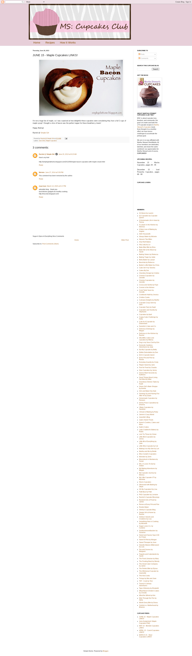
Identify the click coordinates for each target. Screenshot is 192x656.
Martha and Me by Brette (147, 451)
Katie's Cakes (144, 427)
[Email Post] (66, 138)
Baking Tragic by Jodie (147, 257)
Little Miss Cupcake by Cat (148, 446)
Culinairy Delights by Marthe (149, 300)
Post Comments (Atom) (50, 244)
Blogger (105, 651)
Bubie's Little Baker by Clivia (149, 265)
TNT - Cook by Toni (146, 581)
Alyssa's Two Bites (145, 239)
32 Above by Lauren (146, 213)
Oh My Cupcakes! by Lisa (148, 489)
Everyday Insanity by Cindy (148, 362)
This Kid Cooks (144, 576)
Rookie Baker (144, 507)
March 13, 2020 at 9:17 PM (56, 186)
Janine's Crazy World (146, 414)
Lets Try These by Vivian (147, 434)
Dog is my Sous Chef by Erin (149, 342)
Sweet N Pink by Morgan (148, 540)
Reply (41, 165)
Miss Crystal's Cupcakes (147, 454)
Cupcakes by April (145, 314)
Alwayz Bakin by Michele (148, 236)
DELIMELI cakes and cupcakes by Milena (146, 339)
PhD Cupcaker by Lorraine (148, 494)
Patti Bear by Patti (145, 492)
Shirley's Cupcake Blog (147, 510)
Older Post (125, 240)
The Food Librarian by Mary (149, 558)
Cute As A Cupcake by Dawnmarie (147, 322)
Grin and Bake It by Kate (147, 391)
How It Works (68, 42)
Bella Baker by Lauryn (147, 260)
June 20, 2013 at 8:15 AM (68, 154)
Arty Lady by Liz (144, 245)
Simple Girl (45, 133)
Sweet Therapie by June (147, 542)
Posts (142, 54)
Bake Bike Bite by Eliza (147, 247)
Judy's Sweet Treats (146, 420)
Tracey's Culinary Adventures (145, 584)
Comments (144, 58)
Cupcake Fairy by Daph (147, 307)
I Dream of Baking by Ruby (148, 412)
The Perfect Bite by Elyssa (148, 568)
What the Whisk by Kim (147, 595)
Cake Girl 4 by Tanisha (147, 268)
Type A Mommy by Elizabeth (149, 588)
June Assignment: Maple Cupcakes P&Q (147, 622)
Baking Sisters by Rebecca (148, 254)
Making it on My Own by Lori (149, 449)
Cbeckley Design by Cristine (149, 273)
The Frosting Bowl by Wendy (149, 561)
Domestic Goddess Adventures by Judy (146, 346)
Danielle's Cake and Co (147, 326)
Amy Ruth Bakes (145, 242)
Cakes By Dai (144, 270)
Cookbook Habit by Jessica (148, 295)
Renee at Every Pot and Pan (149, 504)
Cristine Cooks (144, 297)
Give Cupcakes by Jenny (148, 370)
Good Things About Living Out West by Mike (148, 378)
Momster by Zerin (145, 457)
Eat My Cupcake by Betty (148, 350)
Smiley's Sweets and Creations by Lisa (146, 518)
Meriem (42, 172)
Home (36, 42)
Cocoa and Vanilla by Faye (148, 285)
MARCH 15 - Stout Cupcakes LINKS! (145, 636)
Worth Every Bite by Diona (148, 602)
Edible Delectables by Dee (148, 352)
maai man (42, 186)
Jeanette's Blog (144, 417)
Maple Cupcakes (51, 140)
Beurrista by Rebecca (146, 262)
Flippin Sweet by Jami (147, 365)
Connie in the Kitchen (146, 287)
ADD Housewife (144, 234)
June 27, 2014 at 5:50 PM (54, 172)
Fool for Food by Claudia (148, 367)
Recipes (50, 42)
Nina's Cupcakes (145, 482)
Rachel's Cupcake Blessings (149, 497)
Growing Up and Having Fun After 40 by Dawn (149, 394)
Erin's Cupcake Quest (146, 355)
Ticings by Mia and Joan (147, 578)
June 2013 (42, 140)
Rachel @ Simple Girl (47, 154)
